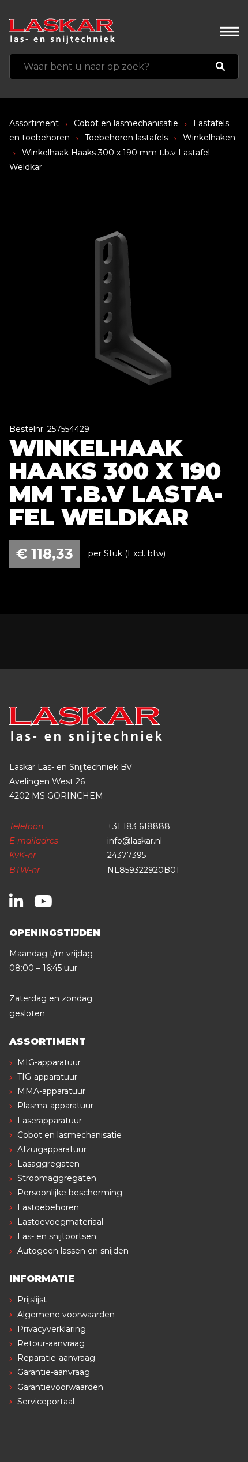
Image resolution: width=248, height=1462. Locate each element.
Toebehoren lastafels (126, 137)
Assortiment (34, 123)
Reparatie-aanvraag (56, 1358)
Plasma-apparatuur (55, 1105)
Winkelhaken (209, 137)
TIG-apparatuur (47, 1077)
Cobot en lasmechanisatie (126, 123)
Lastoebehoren (48, 1207)
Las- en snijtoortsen (56, 1236)
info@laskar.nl (134, 841)
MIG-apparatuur (49, 1062)
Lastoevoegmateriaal (60, 1222)
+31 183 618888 (138, 826)
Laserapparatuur (49, 1120)
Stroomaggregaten (56, 1178)
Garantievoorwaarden (60, 1387)
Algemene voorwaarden (66, 1314)
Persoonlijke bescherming (69, 1192)
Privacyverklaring (51, 1329)
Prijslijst (32, 1299)
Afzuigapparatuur (52, 1149)
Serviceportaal (45, 1401)
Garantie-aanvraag (53, 1372)
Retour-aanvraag (51, 1343)
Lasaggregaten (48, 1164)
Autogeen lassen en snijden (73, 1250)
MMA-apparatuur (51, 1091)
